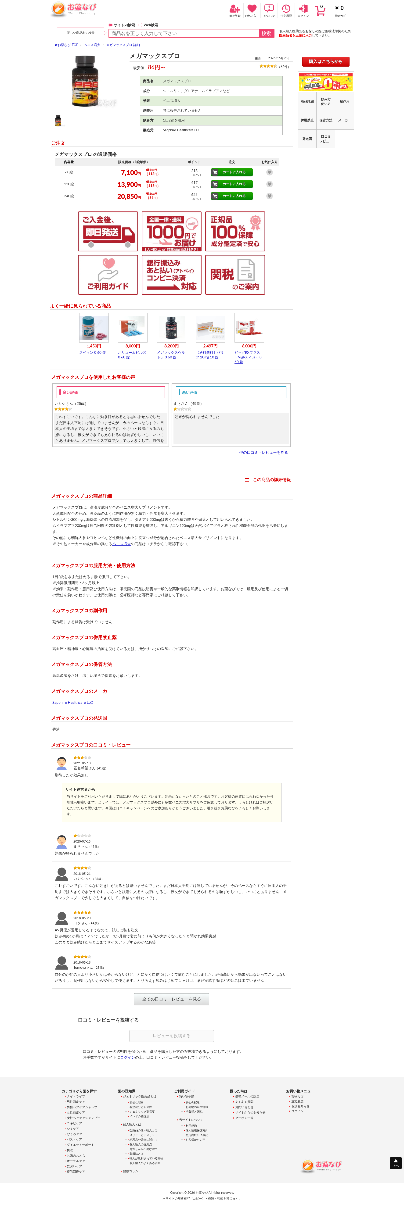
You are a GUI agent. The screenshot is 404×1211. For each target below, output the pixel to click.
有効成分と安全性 (141, 1107)
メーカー (344, 120)
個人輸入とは (132, 1124)
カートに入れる (234, 172)
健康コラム (130, 1171)
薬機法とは (137, 1153)
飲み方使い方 (326, 102)
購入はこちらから (326, 62)
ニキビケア (74, 1123)
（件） (284, 67)
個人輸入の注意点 (141, 1144)
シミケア (73, 1128)
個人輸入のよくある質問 (145, 1163)
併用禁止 (307, 120)
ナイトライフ (76, 1096)
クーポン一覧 (244, 1118)
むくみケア (74, 1134)
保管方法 (325, 120)
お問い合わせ (244, 1107)
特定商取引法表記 (197, 1135)
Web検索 (151, 25)
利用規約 (191, 1125)
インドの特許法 (139, 1116)
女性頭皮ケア (76, 1112)
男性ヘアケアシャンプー (83, 1107)
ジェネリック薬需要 (142, 1111)
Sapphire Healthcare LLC (72, 702)
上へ (396, 1166)
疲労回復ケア (76, 1171)
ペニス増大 (121, 544)
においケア (74, 1166)
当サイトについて (191, 1120)
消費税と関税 (194, 1111)
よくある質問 (244, 1102)
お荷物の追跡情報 (197, 1107)
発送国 (307, 139)
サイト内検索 (124, 25)
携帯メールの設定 (247, 1096)
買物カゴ (333, 11)
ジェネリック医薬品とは (139, 1096)
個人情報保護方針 (197, 1130)
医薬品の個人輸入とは (144, 1130)
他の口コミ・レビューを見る (263, 452)
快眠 (70, 1150)
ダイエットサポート (80, 1145)
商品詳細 (307, 101)
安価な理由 (137, 1102)
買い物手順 (186, 1096)
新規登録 (235, 15)
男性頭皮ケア (76, 1102)
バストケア (74, 1139)
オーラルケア (76, 1161)
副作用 (345, 101)
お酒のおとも (76, 1155)
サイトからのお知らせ (250, 1112)
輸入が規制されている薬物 (146, 1158)
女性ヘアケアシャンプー (83, 1118)
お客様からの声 (195, 1139)
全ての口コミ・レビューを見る (171, 999)
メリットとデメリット (144, 1135)
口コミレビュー (325, 139)
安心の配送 (193, 1102)
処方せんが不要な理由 (144, 1149)
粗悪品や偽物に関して (144, 1139)
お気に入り (252, 15)
